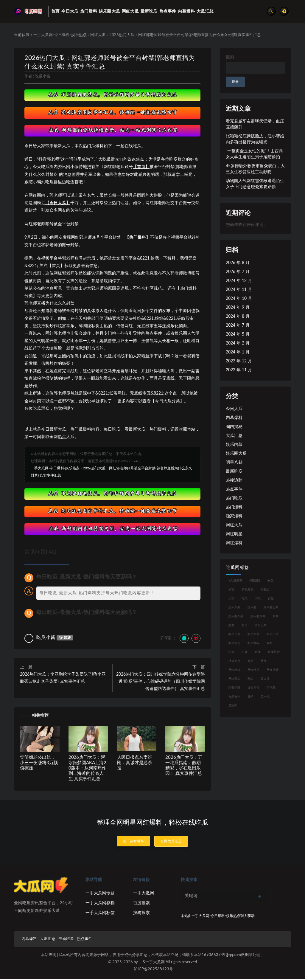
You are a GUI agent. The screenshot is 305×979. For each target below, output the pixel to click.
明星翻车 (253, 643)
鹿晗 (250, 696)
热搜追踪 (234, 480)
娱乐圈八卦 (235, 616)
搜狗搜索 (141, 913)
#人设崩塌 (235, 580)
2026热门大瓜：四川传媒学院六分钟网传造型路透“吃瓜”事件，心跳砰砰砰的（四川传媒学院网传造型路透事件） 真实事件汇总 (160, 681)
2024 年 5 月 (238, 334)
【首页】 (141, 167)
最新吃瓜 (234, 471)
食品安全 (234, 696)
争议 (270, 580)
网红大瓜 (98, 35)
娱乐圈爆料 (257, 616)
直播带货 (274, 652)
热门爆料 (234, 507)
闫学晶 (271, 687)
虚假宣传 (253, 687)
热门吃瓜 (234, 498)
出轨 (231, 598)
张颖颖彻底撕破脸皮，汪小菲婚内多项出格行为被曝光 (255, 139)
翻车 (250, 678)
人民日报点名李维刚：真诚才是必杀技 (134, 762)
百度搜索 (141, 903)
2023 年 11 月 (239, 370)
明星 (245, 625)
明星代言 (234, 634)
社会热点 (234, 661)
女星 (271, 598)
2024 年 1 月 (238, 352)
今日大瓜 (234, 409)
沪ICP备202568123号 (153, 969)
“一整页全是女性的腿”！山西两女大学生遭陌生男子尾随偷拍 (254, 154)
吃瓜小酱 (42, 76)
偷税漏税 (247, 589)
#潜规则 (254, 580)
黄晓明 (232, 705)
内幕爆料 (234, 418)
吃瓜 (245, 598)
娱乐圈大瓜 (236, 454)
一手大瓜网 (143, 893)
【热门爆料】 (137, 237)
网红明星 (234, 534)
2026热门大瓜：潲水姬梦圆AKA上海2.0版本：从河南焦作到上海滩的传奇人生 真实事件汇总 (88, 768)
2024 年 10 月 (239, 299)
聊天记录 (234, 687)
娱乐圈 (252, 607)
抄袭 (231, 625)
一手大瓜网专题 (100, 893)
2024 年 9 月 (238, 307)
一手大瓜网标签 (100, 913)
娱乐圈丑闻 (271, 607)
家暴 (275, 616)
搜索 (230, 57)
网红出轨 (234, 669)
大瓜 (258, 598)
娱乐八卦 (234, 607)
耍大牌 (265, 678)
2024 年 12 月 (239, 281)
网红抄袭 (272, 669)
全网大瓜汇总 (171, 841)
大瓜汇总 (234, 436)
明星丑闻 (261, 625)
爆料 (270, 643)
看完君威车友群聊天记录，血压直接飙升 (255, 124)
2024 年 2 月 (238, 343)
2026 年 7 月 (238, 272)
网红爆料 (234, 543)
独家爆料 (234, 516)
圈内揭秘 (234, 427)
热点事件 (234, 489)
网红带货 (253, 669)
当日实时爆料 (133, 841)
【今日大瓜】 (57, 203)
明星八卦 (234, 462)
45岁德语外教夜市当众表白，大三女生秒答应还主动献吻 (255, 169)
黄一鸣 (265, 696)
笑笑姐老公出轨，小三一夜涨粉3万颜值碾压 (39, 762)
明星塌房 (234, 643)
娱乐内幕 (234, 445)
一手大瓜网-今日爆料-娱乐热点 (60, 35)
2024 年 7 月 (238, 325)
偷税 (231, 589)
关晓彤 (265, 589)
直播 (258, 652)
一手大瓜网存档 (100, 903)
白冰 (231, 652)
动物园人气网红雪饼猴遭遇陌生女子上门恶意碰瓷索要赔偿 (255, 184)
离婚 (250, 661)
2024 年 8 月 (238, 316)
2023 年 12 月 (239, 361)
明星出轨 (272, 634)
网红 (264, 661)
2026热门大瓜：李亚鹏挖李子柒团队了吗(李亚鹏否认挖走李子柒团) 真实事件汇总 (63, 678)
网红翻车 (234, 678)
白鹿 (245, 652)
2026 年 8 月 (238, 263)
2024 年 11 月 (239, 290)
